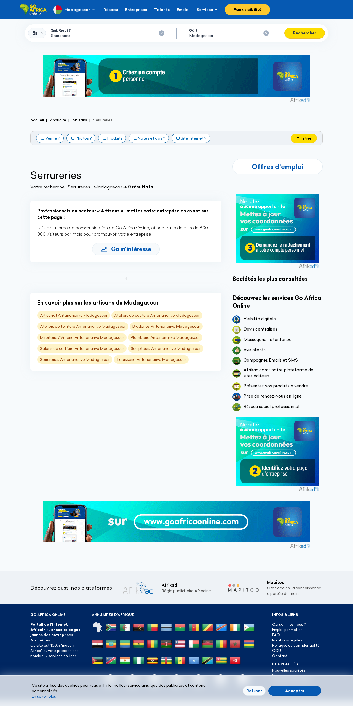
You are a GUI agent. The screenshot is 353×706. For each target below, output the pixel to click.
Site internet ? (194, 138)
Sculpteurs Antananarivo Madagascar (165, 348)
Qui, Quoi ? (60, 30)
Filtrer (306, 138)
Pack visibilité (247, 9)
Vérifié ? (52, 138)
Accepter (294, 690)
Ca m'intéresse (131, 249)
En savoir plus (44, 696)
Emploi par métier (287, 629)
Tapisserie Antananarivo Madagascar (151, 359)
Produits (114, 138)
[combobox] (37, 33)
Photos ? (84, 138)
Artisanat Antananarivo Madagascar (73, 315)
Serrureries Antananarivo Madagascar (74, 359)
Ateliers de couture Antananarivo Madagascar (156, 315)
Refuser (254, 690)
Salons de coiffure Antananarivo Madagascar (82, 348)
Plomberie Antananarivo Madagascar (165, 337)
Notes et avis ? (151, 138)
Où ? (193, 30)
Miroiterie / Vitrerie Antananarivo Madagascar (82, 337)
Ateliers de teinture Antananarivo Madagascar (82, 326)
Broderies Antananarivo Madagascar (166, 326)
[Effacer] (161, 33)
